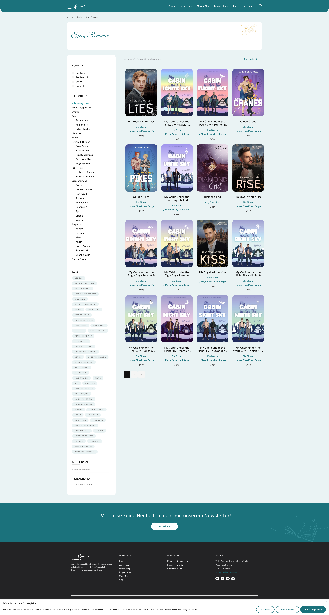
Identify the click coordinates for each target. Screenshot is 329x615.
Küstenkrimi (81, 373)
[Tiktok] (222, 578)
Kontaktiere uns (174, 568)
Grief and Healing (97, 357)
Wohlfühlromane (83, 446)
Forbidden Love (98, 331)
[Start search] (260, 6)
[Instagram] (217, 578)
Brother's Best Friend (85, 304)
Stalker (99, 431)
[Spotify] (233, 578)
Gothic (78, 357)
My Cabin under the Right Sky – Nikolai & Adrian (248, 274)
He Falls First (81, 367)
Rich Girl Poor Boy (84, 404)
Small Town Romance (85, 425)
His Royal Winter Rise (248, 197)
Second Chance (96, 410)
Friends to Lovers (84, 346)
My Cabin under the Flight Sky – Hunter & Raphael (212, 123)
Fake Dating (80, 325)
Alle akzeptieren (313, 609)
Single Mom (80, 420)
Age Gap (79, 278)
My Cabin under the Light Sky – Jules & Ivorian (141, 349)
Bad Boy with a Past (84, 283)
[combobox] (91, 469)
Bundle (78, 310)
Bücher (80, 17)
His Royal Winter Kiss (212, 272)
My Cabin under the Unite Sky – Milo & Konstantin (176, 198)
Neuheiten (90, 383)
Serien (78, 415)
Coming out (94, 310)
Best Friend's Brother (85, 294)
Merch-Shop (124, 568)
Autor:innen (124, 565)
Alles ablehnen (287, 609)
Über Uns (123, 576)
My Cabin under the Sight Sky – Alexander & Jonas (212, 349)
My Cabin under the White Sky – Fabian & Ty (248, 349)
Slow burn (98, 420)
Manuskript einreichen (177, 561)
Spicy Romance (82, 431)
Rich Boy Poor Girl (84, 399)
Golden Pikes (141, 197)
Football (79, 331)
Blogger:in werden (175, 565)
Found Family (81, 341)
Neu (76, 383)
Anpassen (265, 609)
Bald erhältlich (82, 289)
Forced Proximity (83, 336)
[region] (164, 607)
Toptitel (79, 441)
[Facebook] (228, 578)
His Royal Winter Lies (141, 121)
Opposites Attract (84, 389)
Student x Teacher (84, 436)
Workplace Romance (85, 452)
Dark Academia (82, 315)
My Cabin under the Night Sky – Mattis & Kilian (176, 349)
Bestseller (80, 299)
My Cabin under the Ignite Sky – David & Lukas (176, 123)
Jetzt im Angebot (83, 484)
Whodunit (94, 441)
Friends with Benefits (85, 352)
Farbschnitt (99, 325)
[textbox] (91, 469)
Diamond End (212, 197)
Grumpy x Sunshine (84, 362)
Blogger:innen (125, 572)
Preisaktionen (82, 394)
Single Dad (93, 415)
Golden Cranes (248, 121)
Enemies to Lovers (84, 320)
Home (72, 17)
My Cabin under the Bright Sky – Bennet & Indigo (141, 274)
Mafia (98, 378)
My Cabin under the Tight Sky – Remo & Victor (176, 274)
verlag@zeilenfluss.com (226, 572)
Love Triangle (82, 378)
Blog (121, 579)
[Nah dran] (326, 601)
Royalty (78, 410)
